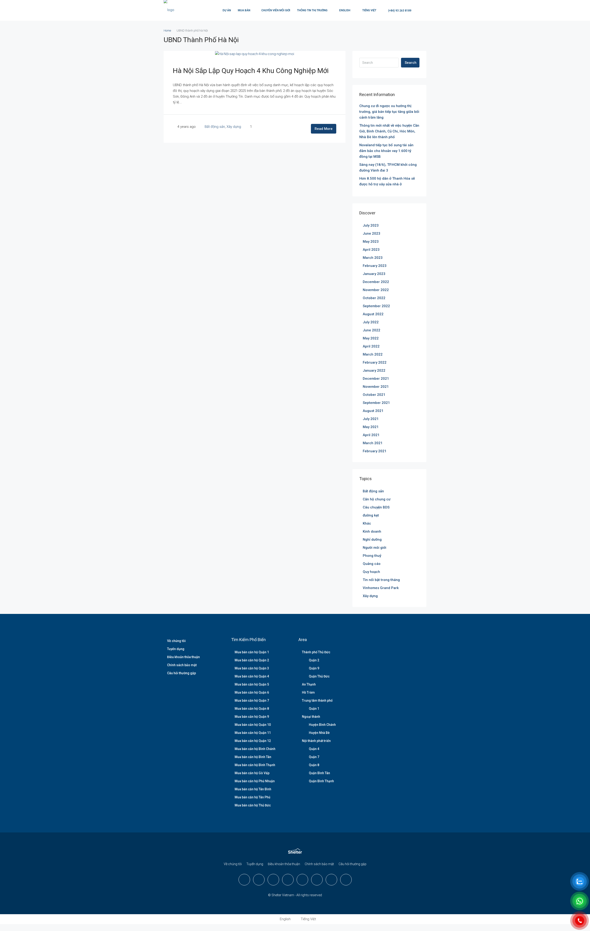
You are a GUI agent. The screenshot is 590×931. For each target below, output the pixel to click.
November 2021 (376, 387)
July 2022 (371, 322)
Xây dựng (234, 127)
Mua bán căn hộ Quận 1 (252, 652)
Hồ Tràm (308, 692)
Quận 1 (314, 708)
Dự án (227, 10)
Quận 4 (314, 749)
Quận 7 (314, 757)
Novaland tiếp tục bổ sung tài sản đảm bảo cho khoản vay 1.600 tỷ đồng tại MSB (386, 151)
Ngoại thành (311, 716)
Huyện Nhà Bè (319, 733)
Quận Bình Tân (319, 773)
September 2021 (376, 403)
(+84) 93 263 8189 (399, 10)
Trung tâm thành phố (317, 700)
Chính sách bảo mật (182, 665)
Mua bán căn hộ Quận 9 (252, 716)
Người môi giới (374, 548)
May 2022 (371, 338)
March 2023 (373, 258)
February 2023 (374, 266)
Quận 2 (314, 660)
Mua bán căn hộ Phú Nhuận (255, 781)
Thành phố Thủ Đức (316, 652)
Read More (324, 129)
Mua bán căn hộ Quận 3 (252, 668)
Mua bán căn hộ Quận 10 (253, 725)
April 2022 (371, 346)
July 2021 (371, 419)
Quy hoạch (371, 572)
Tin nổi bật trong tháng (381, 580)
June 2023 (371, 233)
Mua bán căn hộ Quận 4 (252, 676)
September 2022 (376, 306)
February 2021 (374, 451)
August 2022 (373, 314)
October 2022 (374, 298)
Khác (367, 523)
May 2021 (371, 427)
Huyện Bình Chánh (322, 725)
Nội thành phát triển (316, 741)
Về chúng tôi (176, 641)
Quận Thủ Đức (319, 676)
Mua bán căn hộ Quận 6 (252, 692)
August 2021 (373, 411)
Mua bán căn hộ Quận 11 (253, 733)
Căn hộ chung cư (376, 499)
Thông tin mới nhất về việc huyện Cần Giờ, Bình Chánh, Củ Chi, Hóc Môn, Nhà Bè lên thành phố (389, 131)
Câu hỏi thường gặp (181, 673)
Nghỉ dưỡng (372, 539)
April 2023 (371, 250)
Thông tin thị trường (312, 10)
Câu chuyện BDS (376, 507)
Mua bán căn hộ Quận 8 (252, 708)
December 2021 (376, 378)
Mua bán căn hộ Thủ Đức (253, 805)
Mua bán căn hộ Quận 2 (252, 660)
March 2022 (373, 354)
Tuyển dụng (175, 649)
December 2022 (376, 282)
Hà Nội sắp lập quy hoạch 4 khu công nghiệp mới (251, 71)
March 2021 (373, 443)
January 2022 (374, 370)
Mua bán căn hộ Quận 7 (252, 700)
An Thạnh (309, 684)
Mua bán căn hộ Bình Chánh (255, 749)
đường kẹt (371, 515)
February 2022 (374, 362)
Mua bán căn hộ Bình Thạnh (255, 765)
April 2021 (371, 435)
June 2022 (371, 330)
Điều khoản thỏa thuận (183, 657)
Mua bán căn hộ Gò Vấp (252, 773)
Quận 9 (314, 668)
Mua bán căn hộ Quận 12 (253, 741)
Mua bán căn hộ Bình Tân (253, 757)
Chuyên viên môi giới (275, 10)
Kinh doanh (372, 531)
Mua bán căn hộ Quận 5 (252, 684)
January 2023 (374, 274)
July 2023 (371, 225)
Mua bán (244, 10)
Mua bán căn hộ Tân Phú (252, 797)
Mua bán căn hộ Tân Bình (253, 789)
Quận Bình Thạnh (321, 781)
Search (410, 63)
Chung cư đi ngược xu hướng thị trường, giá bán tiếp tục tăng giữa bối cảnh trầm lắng (389, 112)
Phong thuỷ (372, 556)
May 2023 (371, 241)
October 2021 (374, 395)
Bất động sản (215, 127)
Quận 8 (314, 765)
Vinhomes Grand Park (381, 588)
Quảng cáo (372, 564)
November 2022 (376, 290)
